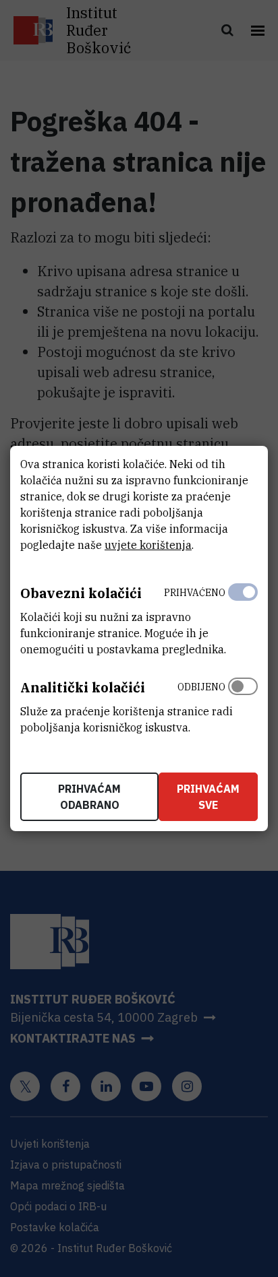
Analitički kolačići (82, 687)
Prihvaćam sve (208, 797)
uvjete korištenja (148, 545)
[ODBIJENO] (243, 704)
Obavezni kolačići (81, 593)
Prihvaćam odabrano (89, 797)
